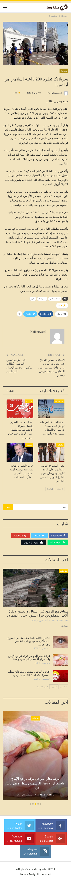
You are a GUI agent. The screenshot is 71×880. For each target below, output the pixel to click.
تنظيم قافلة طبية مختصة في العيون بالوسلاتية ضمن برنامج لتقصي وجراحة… (28, 641)
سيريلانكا (42, 299)
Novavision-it (44, 874)
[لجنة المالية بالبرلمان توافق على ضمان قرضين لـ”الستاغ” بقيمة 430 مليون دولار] (51, 408)
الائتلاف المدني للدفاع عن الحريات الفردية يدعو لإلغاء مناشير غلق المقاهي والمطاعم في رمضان (51, 367)
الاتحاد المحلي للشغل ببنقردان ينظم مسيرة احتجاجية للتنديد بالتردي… (29, 673)
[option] (35, 756)
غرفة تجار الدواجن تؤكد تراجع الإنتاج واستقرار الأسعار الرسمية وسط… (29, 657)
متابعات (29, 401)
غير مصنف (59, 401)
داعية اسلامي (55, 299)
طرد (33, 299)
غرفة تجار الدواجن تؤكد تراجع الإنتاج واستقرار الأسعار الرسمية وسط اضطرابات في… (35, 783)
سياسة (64, 70)
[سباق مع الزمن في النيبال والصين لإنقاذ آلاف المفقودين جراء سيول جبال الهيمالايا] (35, 588)
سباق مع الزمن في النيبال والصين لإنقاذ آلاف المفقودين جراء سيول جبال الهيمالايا (37, 613)
